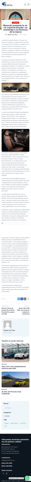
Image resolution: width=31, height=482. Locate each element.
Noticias (15, 22)
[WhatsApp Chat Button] (27, 478)
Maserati (6, 423)
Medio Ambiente (14, 423)
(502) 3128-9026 (7, 466)
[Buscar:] (15, 408)
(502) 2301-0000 (7, 463)
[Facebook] (21, 298)
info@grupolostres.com (8, 460)
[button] (28, 4)
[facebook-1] (3, 473)
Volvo (5, 426)
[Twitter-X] (18, 298)
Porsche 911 (23, 423)
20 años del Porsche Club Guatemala (11, 393)
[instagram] (6, 473)
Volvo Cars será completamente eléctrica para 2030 (14, 367)
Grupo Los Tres (9, 330)
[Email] (25, 298)
